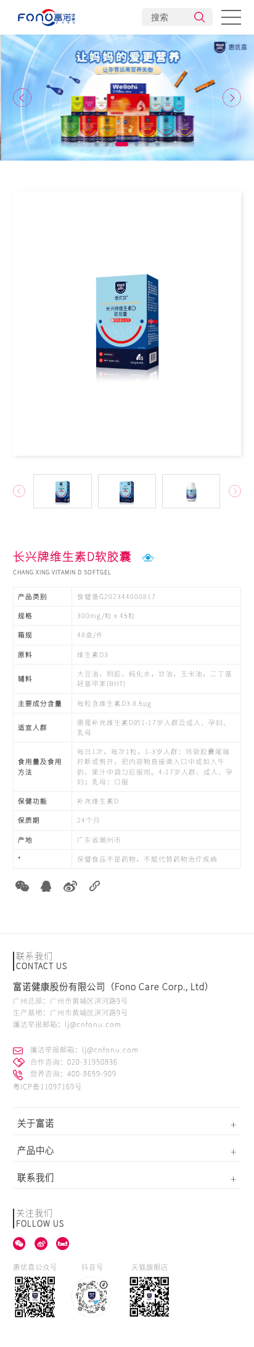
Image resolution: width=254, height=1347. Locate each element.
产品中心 (35, 1150)
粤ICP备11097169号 (47, 1086)
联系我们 (35, 1177)
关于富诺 (35, 1123)
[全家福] (127, 98)
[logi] (47, 17)
